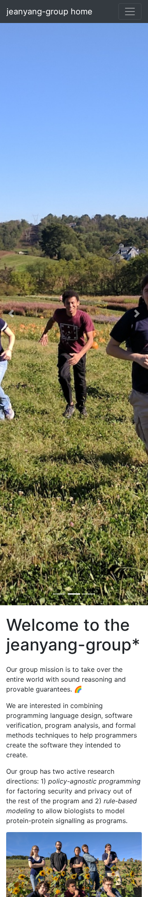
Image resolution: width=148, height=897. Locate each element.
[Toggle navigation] (129, 11)
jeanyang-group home (49, 11)
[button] (11, 313)
